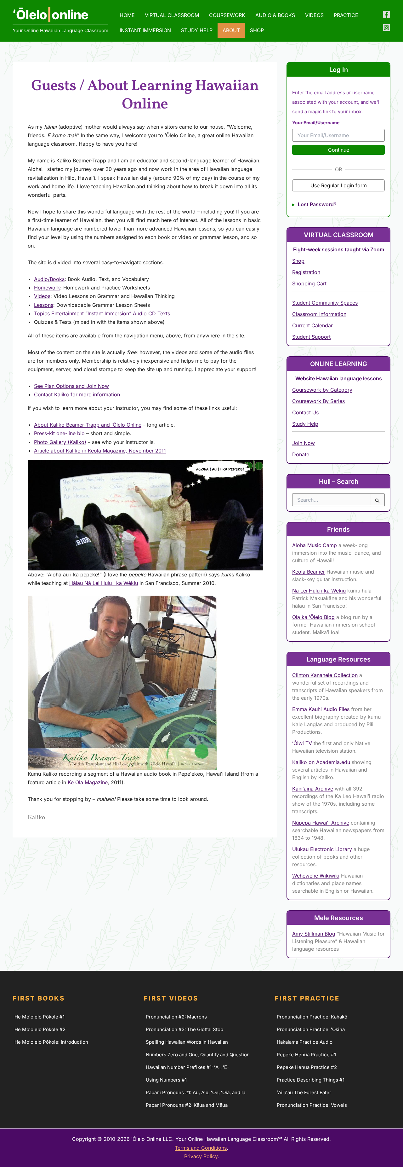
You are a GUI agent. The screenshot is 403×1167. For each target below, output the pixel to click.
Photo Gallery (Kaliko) (60, 442)
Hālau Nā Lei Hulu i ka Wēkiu (103, 583)
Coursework (227, 15)
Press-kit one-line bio (59, 433)
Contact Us (305, 412)
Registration (306, 272)
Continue (338, 150)
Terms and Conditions (201, 1148)
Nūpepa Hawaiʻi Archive (320, 823)
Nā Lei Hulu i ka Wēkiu (319, 590)
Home (127, 15)
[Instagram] (386, 28)
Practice (346, 15)
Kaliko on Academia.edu (321, 762)
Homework (47, 287)
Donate (300, 454)
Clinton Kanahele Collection (325, 675)
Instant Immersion (145, 30)
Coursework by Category (322, 390)
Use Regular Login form (338, 185)
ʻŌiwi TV (302, 743)
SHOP (257, 30)
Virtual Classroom (172, 15)
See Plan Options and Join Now (71, 386)
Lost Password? (317, 204)
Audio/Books (49, 279)
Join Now (303, 443)
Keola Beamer (308, 572)
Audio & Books (275, 15)
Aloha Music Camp (314, 545)
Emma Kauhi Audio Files (320, 709)
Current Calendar (312, 325)
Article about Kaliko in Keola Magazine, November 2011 (100, 450)
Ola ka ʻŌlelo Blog (313, 617)
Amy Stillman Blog (313, 934)
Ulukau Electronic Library (322, 849)
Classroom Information (319, 314)
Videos (314, 15)
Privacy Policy (201, 1156)
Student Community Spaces (325, 303)
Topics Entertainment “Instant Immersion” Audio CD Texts (102, 313)
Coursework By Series (318, 401)
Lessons (43, 305)
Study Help (197, 30)
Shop (298, 261)
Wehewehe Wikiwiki (315, 875)
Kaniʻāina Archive (312, 788)
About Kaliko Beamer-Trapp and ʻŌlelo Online (87, 425)
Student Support (311, 337)
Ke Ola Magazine (88, 782)
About (231, 30)
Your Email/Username (315, 122)
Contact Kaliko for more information (77, 394)
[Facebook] (386, 14)
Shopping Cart (309, 283)
